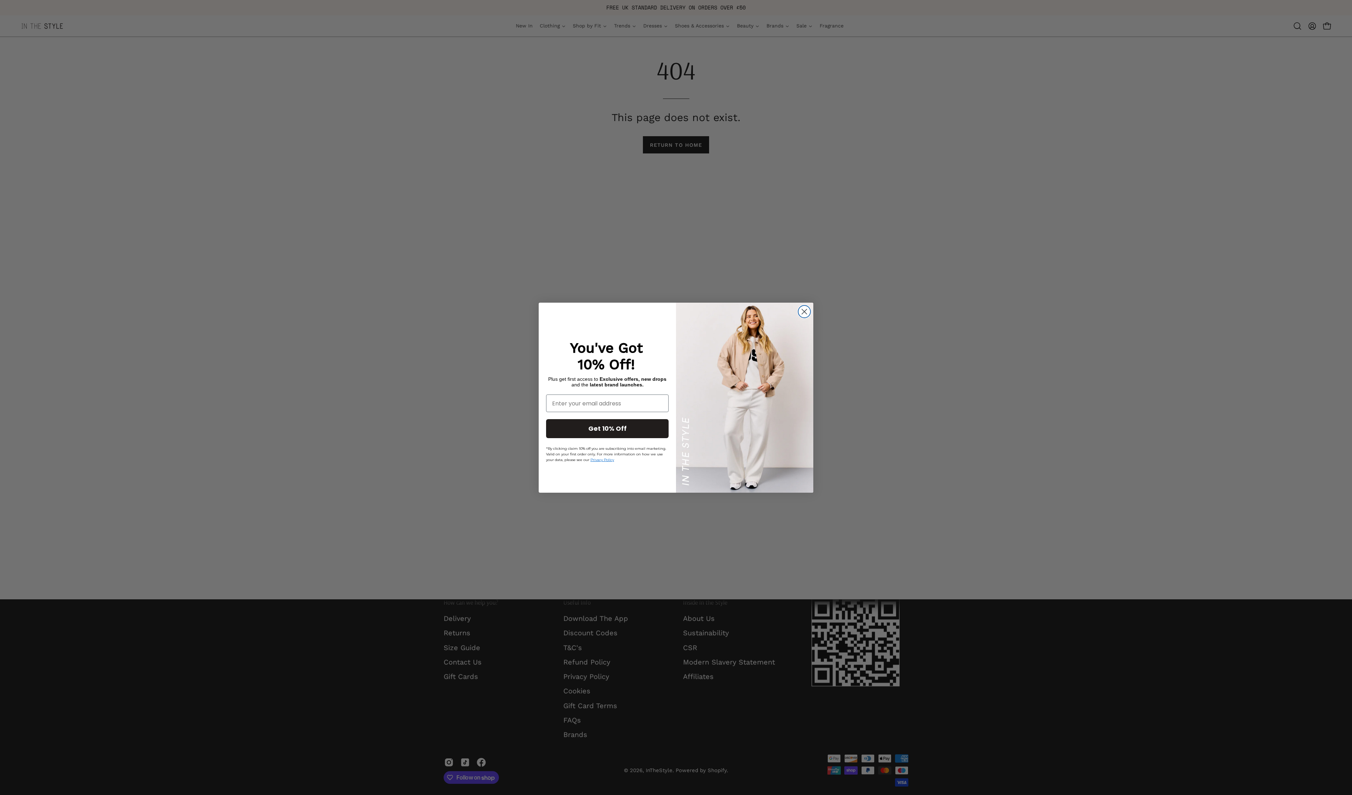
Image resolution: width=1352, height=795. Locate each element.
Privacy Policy (602, 460)
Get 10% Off (607, 428)
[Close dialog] (804, 311)
